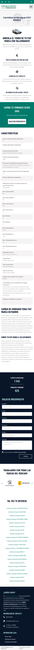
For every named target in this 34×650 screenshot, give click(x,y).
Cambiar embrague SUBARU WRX (17, 555)
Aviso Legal (8, 636)
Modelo (4, 432)
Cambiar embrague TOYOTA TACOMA (17, 541)
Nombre (4, 404)
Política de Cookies (10, 639)
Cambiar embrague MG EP (17, 577)
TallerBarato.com (4, 648)
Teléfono (4, 418)
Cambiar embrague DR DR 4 (17, 562)
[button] (31, 2)
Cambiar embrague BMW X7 (17, 552)
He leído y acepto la (14, 452)
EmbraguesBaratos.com (7, 647)
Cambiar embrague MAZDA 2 (17, 581)
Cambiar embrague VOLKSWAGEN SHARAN (17, 548)
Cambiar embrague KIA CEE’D (17, 523)
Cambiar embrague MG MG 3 (17, 526)
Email (3, 411)
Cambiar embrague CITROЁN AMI (17, 566)
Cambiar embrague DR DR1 (17, 530)
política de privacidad (20, 452)
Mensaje (4, 439)
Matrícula (4, 425)
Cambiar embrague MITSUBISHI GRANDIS (17, 537)
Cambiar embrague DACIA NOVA (17, 512)
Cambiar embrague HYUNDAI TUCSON (17, 508)
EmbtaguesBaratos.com (12, 596)
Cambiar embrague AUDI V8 (17, 515)
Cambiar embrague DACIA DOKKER (17, 559)
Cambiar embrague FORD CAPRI (17, 544)
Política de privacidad (11, 642)
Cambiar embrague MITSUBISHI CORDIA (17, 519)
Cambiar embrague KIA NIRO (17, 570)
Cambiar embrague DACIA (17, 533)
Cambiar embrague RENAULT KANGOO (17, 573)
